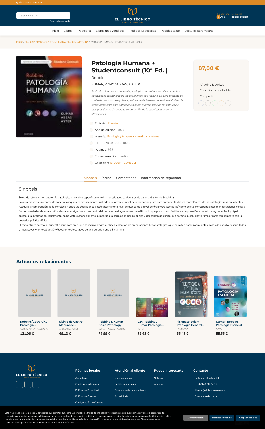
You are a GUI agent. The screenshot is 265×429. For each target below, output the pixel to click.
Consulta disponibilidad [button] (216, 90)
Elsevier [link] (113, 123)
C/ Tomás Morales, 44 (207, 378)
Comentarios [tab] (126, 178)
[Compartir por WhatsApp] (214, 103)
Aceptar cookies (248, 417)
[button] (223, 15)
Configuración (196, 417)
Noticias (158, 378)
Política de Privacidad (87, 390)
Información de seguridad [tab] (161, 178)
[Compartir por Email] (221, 103)
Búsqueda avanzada (60, 21)
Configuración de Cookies (89, 402)
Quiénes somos (23, 3)
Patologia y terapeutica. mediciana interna (62, 42)
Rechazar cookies (222, 417)
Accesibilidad (122, 396)
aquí (72, 422)
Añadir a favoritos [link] (212, 84)
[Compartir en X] (208, 103)
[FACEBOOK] (19, 384)
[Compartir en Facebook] (201, 103)
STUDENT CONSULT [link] (123, 163)
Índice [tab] (106, 178)
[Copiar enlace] (228, 103)
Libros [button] (68, 30)
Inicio (19, 42)
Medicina (30, 42)
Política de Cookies (85, 396)
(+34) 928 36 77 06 (206, 384)
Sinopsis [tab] (90, 178)
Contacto (37, 3)
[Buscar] (65, 15)
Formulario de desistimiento (130, 390)
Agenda (158, 384)
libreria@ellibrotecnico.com (210, 390)
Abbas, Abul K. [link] (128, 84)
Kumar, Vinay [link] (103, 84)
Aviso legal (81, 378)
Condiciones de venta (87, 384)
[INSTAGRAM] (27, 384)
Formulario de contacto (207, 396)
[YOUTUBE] (36, 384)
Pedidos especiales (125, 384)
